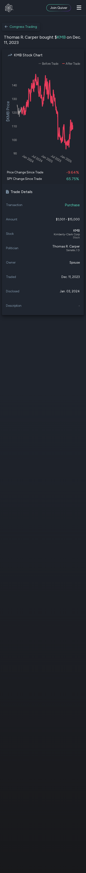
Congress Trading (23, 27)
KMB (61, 37)
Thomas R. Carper (66, 246)
